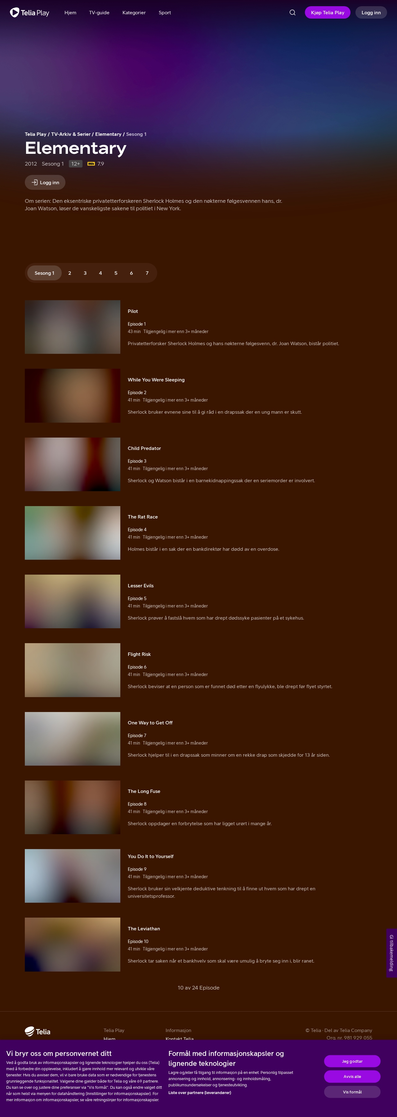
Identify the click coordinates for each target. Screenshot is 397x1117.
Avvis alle (352, 1076)
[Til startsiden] (29, 12)
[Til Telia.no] (37, 1031)
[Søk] (292, 12)
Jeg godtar (352, 1061)
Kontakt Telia (180, 1039)
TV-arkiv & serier (71, 134)
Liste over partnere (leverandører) (199, 1092)
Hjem (109, 1039)
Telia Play (36, 134)
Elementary (108, 134)
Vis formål (352, 1091)
